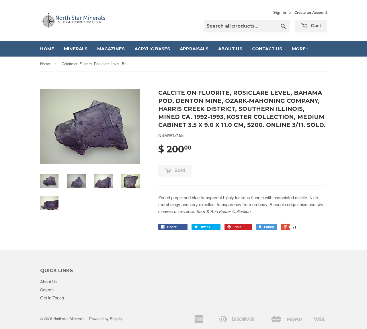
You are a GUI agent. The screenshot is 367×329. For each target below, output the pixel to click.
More (299, 48)
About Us (230, 48)
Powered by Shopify (105, 318)
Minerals (75, 48)
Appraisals (194, 48)
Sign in (279, 12)
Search (47, 290)
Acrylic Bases (152, 48)
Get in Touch (52, 298)
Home (47, 48)
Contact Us (267, 48)
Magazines (111, 48)
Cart (315, 25)
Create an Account (310, 12)
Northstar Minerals (68, 318)
